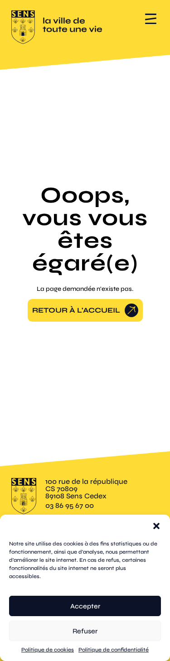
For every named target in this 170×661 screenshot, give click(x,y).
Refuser (85, 631)
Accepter (85, 606)
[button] (156, 526)
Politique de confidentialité (113, 650)
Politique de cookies (47, 650)
